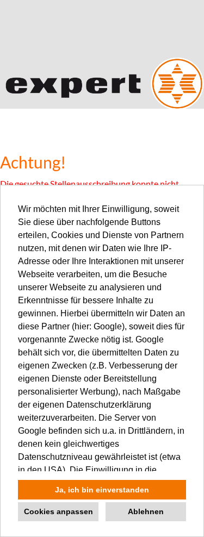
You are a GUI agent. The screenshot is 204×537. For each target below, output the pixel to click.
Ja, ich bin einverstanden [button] (102, 489)
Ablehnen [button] (146, 511)
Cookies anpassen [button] (58, 511)
